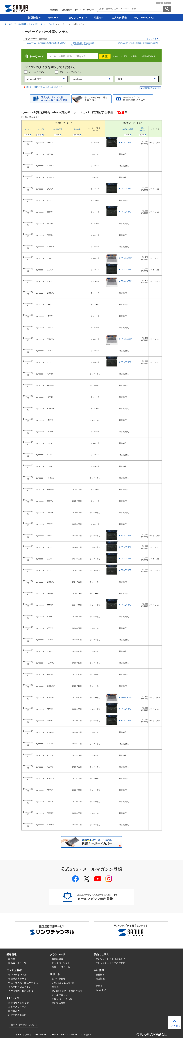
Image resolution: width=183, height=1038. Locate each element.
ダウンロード (76, 17)
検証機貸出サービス (18, 978)
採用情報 (66, 10)
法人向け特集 (119, 17)
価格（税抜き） (143, 129)
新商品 (11, 959)
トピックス (12, 998)
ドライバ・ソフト (61, 963)
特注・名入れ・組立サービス (23, 982)
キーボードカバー (48, 24)
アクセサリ (33, 24)
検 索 (105, 56)
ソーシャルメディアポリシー (63, 1035)
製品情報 (33, 17)
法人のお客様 (14, 970)
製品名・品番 (128, 129)
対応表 (98, 17)
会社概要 (100, 974)
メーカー (27, 129)
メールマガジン (60, 995)
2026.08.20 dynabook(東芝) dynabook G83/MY (138, 43)
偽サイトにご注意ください (23, 1025)
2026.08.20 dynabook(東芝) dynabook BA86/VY (82, 44)
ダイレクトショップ (83, 10)
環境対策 (100, 978)
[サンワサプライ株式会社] (16, 8)
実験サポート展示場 (62, 999)
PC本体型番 (57, 129)
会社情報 (54, 10)
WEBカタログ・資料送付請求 (67, 991)
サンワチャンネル (144, 17)
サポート (53, 17)
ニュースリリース (17, 1006)
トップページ (10, 24)
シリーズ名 (40, 129)
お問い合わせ (58, 978)
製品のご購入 (101, 954)
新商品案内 (14, 1010)
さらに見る (152, 39)
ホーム (18, 1035)
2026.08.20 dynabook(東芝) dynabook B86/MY (47, 43)
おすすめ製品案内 (17, 1015)
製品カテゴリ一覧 (17, 963)
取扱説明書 (57, 959)
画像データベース (61, 967)
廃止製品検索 (58, 1003)
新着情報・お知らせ (18, 1002)
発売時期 (77, 129)
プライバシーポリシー (35, 1035)
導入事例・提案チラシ (19, 986)
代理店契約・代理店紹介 (20, 991)
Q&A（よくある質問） (63, 982)
